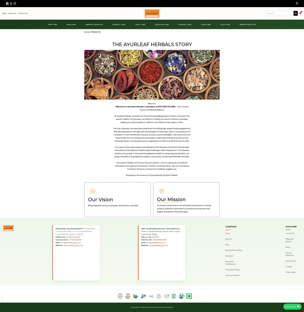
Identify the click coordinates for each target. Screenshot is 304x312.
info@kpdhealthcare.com (156, 243)
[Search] (296, 13)
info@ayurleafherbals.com (71, 243)
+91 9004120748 (75, 240)
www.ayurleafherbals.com (73, 245)
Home (87, 32)
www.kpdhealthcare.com (158, 245)
